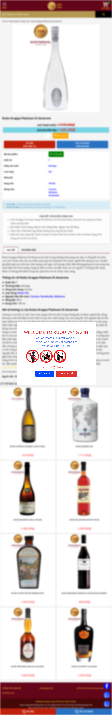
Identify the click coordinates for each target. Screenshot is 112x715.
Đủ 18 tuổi (44, 373)
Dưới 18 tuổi (66, 373)
